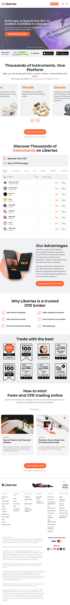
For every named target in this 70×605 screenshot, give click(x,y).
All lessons (34, 409)
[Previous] (2, 46)
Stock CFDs (5, 503)
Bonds (4, 522)
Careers (50, 531)
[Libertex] (9, 4)
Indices (4, 511)
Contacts (51, 499)
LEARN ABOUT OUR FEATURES (50, 284)
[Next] (67, 46)
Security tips (63, 510)
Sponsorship (52, 510)
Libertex (27, 497)
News (15, 501)
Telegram (64, 549)
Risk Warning (63, 513)
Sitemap (62, 508)
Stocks (59, 87)
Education (16, 503)
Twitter (51, 549)
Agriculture (5, 514)
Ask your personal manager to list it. (44, 79)
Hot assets (5, 501)
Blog (14, 498)
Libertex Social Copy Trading (29, 510)
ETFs (3, 519)
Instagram (55, 549)
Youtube (58, 549)
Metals (28, 87)
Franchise (51, 513)
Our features (52, 524)
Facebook (48, 549)
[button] (67, 4)
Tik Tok (61, 549)
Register (54, 3)
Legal (61, 497)
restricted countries (29, 573)
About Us (51, 497)
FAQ (14, 506)
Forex (3, 506)
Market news (6, 524)
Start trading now (35, 132)
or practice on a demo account (35, 137)
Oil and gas (5, 516)
